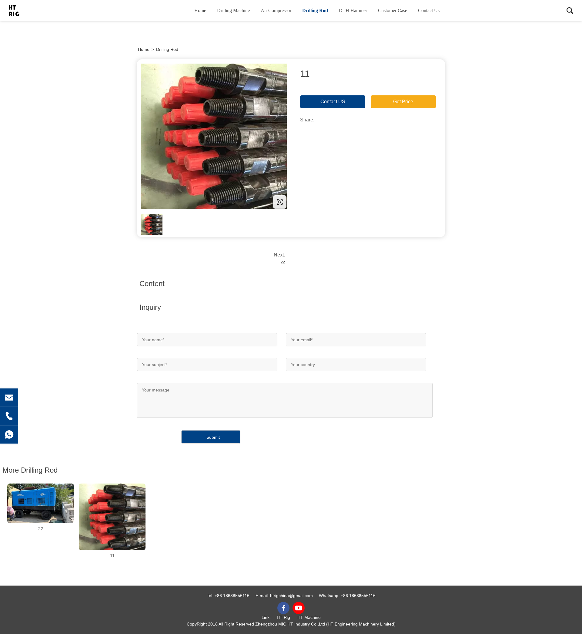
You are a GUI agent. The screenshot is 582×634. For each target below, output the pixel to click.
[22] (40, 503)
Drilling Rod (315, 10)
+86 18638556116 (232, 595)
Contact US (332, 101)
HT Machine (309, 617)
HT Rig (283, 617)
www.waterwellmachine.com (175, 201)
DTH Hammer (353, 10)
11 (112, 555)
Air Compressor (276, 10)
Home (200, 10)
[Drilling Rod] (214, 136)
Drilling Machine (233, 10)
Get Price (403, 101)
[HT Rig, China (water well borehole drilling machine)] (38, 10)
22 (283, 262)
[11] (112, 517)
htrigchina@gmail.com (291, 595)
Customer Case (392, 10)
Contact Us (429, 10)
